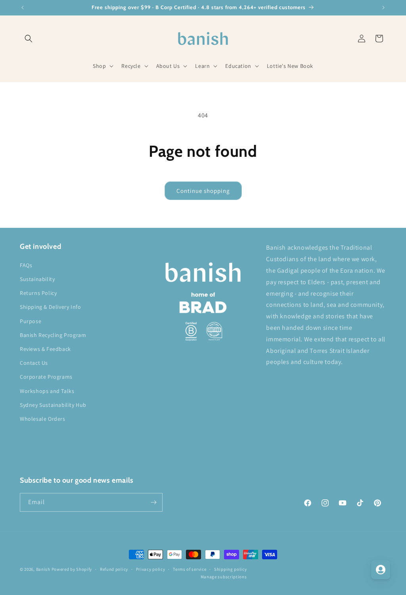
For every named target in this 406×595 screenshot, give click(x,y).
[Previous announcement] (22, 7)
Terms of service (189, 569)
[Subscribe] (153, 502)
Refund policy (114, 569)
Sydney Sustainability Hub (53, 404)
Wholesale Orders (42, 418)
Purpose (30, 321)
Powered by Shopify (72, 569)
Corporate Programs (46, 376)
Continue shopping (203, 190)
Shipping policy (230, 569)
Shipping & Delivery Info (50, 306)
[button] (28, 38)
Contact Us (34, 362)
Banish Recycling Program (53, 335)
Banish (43, 569)
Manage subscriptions (224, 577)
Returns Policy (38, 293)
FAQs (26, 265)
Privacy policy (150, 569)
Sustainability (37, 279)
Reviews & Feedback (45, 348)
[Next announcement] (383, 7)
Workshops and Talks (47, 391)
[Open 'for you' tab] (380, 569)
